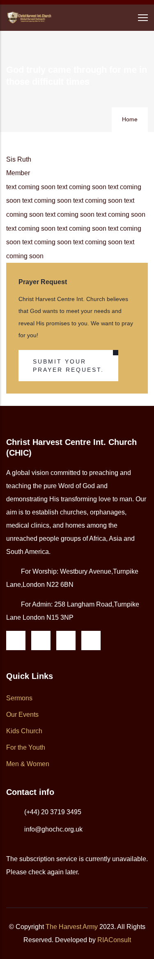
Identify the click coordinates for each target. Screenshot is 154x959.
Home (130, 119)
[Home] (28, 18)
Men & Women (27, 763)
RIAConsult (114, 939)
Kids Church (24, 730)
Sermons (19, 698)
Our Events (22, 714)
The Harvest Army (72, 926)
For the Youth (25, 747)
